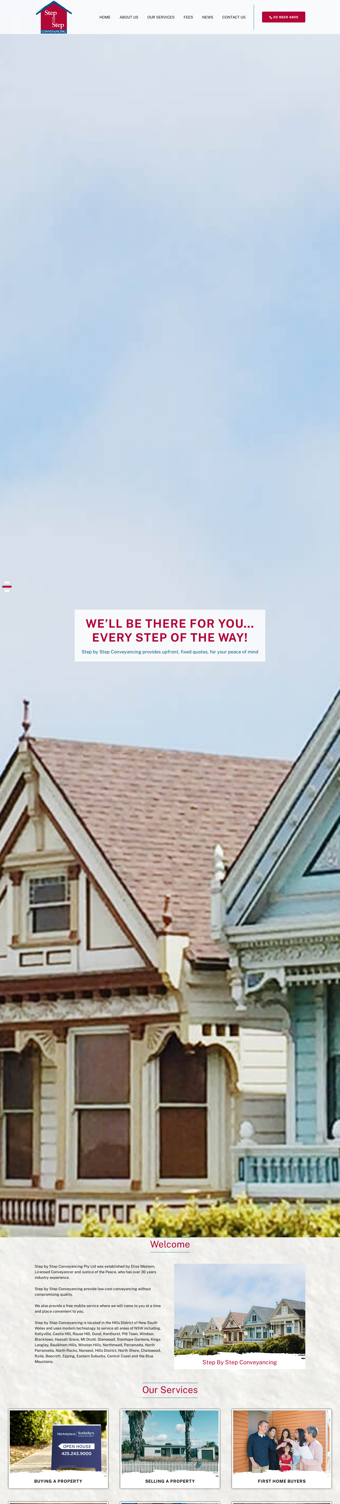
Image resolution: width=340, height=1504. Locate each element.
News (207, 17)
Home (105, 17)
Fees (188, 17)
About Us (129, 17)
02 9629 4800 (285, 17)
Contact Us (234, 17)
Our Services (161, 17)
